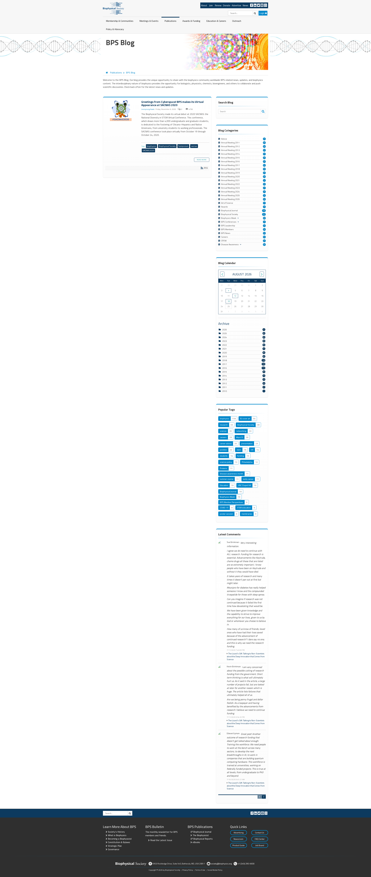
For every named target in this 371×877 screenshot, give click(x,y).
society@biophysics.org (221, 863)
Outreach (236, 21)
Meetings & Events (148, 21)
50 (264, 244)
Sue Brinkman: (233, 542)
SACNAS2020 (148, 150)
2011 (224, 387)
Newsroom (238, 838)
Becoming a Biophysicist (120, 838)
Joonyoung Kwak (147, 109)
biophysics (151, 146)
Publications (170, 21)
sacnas (194, 146)
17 (264, 203)
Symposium (183, 146)
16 (264, 207)
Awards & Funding (191, 21)
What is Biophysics (117, 835)
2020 (224, 352)
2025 (224, 333)
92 (264, 237)
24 (264, 229)
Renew (218, 5)
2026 (224, 329)
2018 (224, 360)
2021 (224, 348)
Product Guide (238, 845)
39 (264, 169)
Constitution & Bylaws (119, 842)
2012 (224, 383)
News (245, 5)
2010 (224, 391)
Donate (226, 5)
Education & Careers (216, 21)
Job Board (259, 845)
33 (264, 158)
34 (264, 146)
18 (229, 301)
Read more (202, 159)
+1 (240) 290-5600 (246, 863)
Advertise (236, 5)
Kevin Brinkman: (234, 666)
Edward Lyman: (233, 733)
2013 (224, 379)
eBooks (196, 842)
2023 (224, 341)
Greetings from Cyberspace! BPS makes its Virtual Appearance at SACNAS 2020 (121, 111)
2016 (224, 368)
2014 (224, 375)
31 (264, 150)
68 (264, 218)
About (204, 5)
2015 (224, 371)
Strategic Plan (115, 846)
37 (264, 161)
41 (264, 165)
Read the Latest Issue (161, 840)
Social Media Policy (214, 870)
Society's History (116, 831)
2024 (224, 337)
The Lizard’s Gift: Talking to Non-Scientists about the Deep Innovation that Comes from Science (246, 656)
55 (264, 233)
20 (264, 139)
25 (264, 173)
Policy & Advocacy (115, 29)
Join (211, 5)
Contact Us (259, 832)
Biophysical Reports (203, 838)
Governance (113, 849)
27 (264, 188)
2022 (224, 344)
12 (264, 225)
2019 (224, 356)
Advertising (238, 832)
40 (264, 142)
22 (264, 241)
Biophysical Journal (202, 831)
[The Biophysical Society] (113, 8)
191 (264, 214)
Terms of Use (200, 870)
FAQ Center (260, 838)
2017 (224, 364)
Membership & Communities (119, 21)
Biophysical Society (167, 146)
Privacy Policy (187, 870)
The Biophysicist (201, 835)
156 (264, 210)
